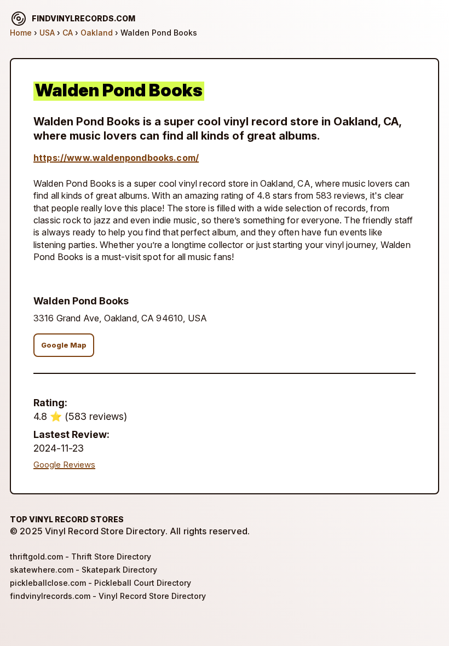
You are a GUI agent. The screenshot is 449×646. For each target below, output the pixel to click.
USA (47, 32)
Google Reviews (64, 465)
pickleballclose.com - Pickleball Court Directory (100, 582)
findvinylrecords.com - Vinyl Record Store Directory (108, 596)
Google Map (64, 345)
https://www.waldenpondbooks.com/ (116, 157)
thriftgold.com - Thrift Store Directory (80, 556)
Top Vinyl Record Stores (67, 519)
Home (21, 32)
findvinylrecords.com (83, 18)
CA (67, 32)
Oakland (96, 32)
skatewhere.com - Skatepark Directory (83, 569)
